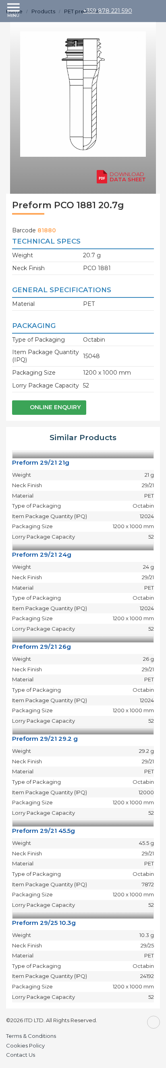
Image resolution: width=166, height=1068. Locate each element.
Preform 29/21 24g (41, 554)
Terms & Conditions (31, 1036)
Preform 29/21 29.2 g (45, 738)
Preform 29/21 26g (41, 646)
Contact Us (20, 1055)
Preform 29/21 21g (40, 462)
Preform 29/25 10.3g (44, 923)
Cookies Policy (25, 1045)
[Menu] (14, 10)
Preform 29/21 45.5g (43, 830)
